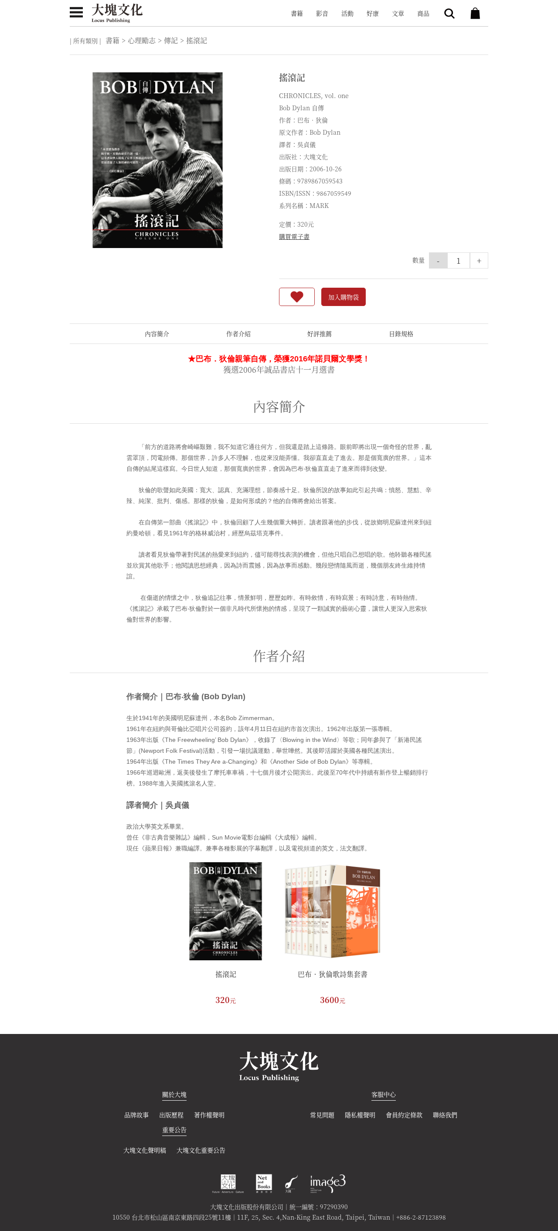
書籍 (297, 13)
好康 (373, 13)
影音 (322, 13)
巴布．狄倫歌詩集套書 (332, 974)
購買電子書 (294, 236)
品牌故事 (136, 1114)
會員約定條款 (404, 1114)
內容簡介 (157, 333)
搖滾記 (225, 974)
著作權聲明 (209, 1114)
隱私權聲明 (360, 1114)
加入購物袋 (343, 296)
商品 (423, 13)
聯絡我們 (445, 1114)
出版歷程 (171, 1114)
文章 (398, 13)
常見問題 (322, 1114)
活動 (347, 13)
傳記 (171, 40)
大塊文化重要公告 (201, 1150)
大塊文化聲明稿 (144, 1150)
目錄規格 (401, 333)
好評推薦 (319, 333)
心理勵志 (142, 40)
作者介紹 (238, 333)
